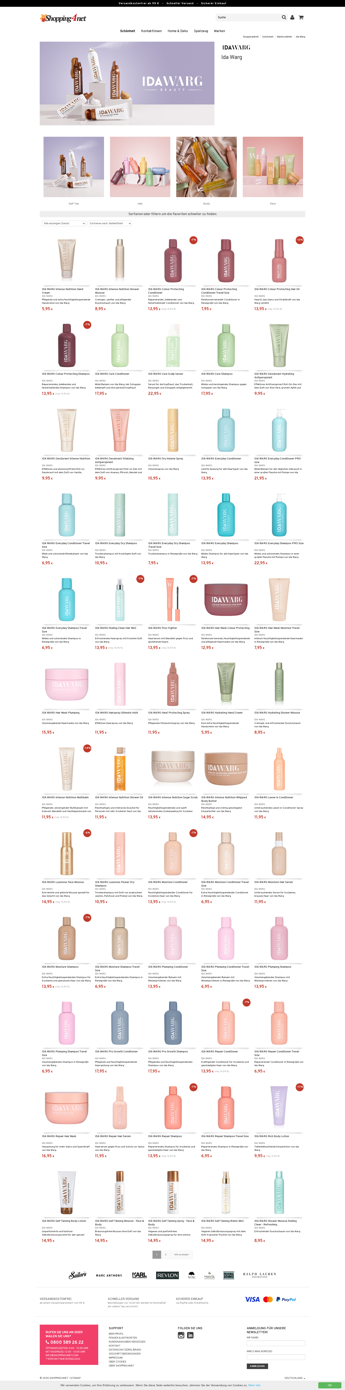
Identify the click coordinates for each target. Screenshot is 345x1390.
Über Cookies (117, 1361)
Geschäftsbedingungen (125, 1354)
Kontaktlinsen (151, 31)
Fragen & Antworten (123, 1338)
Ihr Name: (253, 1337)
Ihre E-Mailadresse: (260, 1351)
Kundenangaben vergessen (127, 1342)
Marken (219, 31)
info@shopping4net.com (62, 1355)
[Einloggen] (292, 17)
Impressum (116, 1358)
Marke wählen (284, 36)
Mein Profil (116, 1334)
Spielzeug (201, 31)
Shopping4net (251, 36)
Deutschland (294, 1378)
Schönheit (127, 31)
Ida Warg (300, 36)
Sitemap (75, 1378)
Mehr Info (254, 1385)
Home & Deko (178, 31)
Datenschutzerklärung (125, 1350)
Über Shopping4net (121, 1365)
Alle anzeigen (181, 1254)
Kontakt (114, 1346)
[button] (301, 17)
